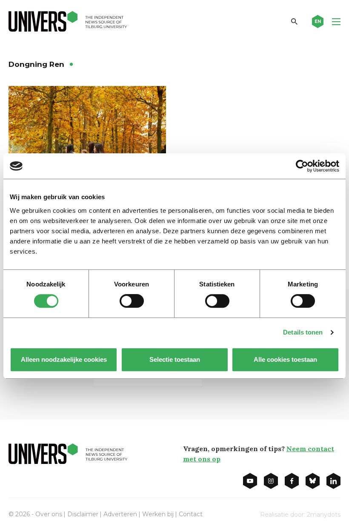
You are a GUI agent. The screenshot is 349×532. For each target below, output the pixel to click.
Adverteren (120, 514)
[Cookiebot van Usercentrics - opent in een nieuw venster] (302, 166)
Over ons (48, 514)
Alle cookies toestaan (285, 359)
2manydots (323, 514)
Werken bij (158, 514)
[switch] (132, 301)
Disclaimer (82, 514)
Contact (191, 514)
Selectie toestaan (174, 359)
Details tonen (303, 332)
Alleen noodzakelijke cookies (64, 359)
